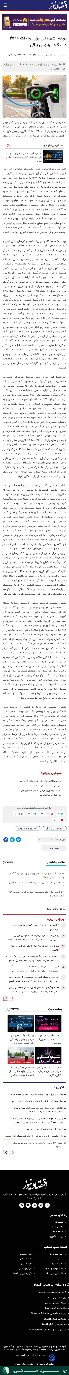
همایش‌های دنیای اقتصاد (53, 1324)
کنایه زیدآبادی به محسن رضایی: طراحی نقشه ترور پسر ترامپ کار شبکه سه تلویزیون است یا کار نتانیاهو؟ (34, 989)
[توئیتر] (12, 839)
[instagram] (35, 1205)
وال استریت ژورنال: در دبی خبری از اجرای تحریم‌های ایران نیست (34, 1136)
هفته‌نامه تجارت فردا (55, 1308)
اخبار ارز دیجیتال (54, 1273)
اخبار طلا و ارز (56, 1254)
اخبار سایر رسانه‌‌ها (22, 1273)
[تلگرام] (18, 839)
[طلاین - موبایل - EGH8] (34, 22)
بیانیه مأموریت (55, 1236)
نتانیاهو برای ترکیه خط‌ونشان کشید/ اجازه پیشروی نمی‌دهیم (36, 927)
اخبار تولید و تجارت (53, 1268)
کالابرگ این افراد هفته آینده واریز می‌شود (44, 1129)
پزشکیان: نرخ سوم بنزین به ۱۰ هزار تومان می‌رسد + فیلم (37, 1094)
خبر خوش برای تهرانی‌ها (50, 795)
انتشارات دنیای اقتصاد (55, 1319)
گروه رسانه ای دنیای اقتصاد (52, 1292)
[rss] (22, 1205)
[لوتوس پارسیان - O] (34, 1370)
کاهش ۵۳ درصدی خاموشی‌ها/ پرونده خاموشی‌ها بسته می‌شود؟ (37, 1145)
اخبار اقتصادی (51, 54)
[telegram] (28, 1205)
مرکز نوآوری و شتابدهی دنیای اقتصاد (47, 1329)
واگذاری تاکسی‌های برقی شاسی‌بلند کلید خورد (40, 781)
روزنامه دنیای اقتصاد (55, 1297)
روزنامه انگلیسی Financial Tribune (48, 1313)
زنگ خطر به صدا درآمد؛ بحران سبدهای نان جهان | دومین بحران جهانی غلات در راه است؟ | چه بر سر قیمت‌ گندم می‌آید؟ (33, 980)
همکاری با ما (57, 1231)
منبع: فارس (54, 848)
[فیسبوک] (5, 839)
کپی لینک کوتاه (58, 839)
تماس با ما (57, 1226)
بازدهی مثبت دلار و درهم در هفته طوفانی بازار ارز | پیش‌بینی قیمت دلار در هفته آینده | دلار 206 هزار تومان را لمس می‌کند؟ (32, 938)
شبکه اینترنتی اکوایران (55, 1302)
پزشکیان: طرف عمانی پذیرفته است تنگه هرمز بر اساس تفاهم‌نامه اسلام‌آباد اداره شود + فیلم (38, 1110)
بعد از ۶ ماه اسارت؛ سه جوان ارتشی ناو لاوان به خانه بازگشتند (35, 948)
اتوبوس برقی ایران (54, 828)
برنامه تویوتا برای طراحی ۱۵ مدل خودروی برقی (40, 790)
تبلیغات (59, 1222)
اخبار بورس (57, 1258)
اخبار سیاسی (25, 1254)
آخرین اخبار (56, 1087)
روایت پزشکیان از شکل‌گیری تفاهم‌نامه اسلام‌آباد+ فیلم (37, 1101)
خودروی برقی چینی (27, 828)
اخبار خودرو (57, 1263)
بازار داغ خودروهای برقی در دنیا (47, 785)
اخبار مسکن (26, 1258)
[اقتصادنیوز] (34, 1184)
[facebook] (47, 1205)
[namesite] (58, 5)
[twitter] (41, 1205)
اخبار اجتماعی (25, 1268)
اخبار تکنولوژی (25, 1263)
